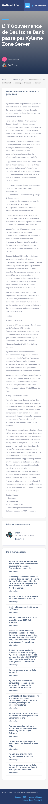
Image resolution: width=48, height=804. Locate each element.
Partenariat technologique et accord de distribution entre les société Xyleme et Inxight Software (23, 729)
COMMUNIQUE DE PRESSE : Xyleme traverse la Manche (21, 755)
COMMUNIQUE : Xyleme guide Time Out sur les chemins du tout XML (23, 743)
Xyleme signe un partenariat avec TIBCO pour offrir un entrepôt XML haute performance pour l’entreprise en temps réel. (24, 564)
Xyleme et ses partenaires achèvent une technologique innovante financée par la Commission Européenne (21, 684)
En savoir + (20, 539)
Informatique (18, 80)
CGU (24, 797)
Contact (18, 797)
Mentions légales (35, 797)
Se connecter (40, 6)
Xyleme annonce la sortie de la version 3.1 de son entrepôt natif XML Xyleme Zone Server (23, 767)
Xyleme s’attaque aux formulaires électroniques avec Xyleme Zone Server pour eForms (24, 715)
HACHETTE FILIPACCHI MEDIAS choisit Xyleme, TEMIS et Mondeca (23, 620)
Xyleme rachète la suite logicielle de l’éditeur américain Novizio (23, 597)
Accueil (5, 80)
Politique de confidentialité (32, 800)
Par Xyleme (13, 65)
